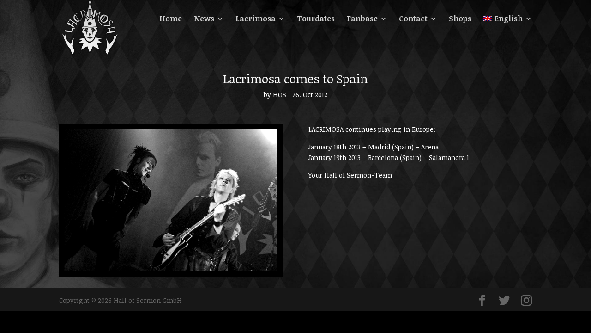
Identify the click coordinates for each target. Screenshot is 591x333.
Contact (413, 19)
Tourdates (316, 19)
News (204, 19)
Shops (460, 19)
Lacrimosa (255, 19)
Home (170, 19)
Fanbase (362, 19)
